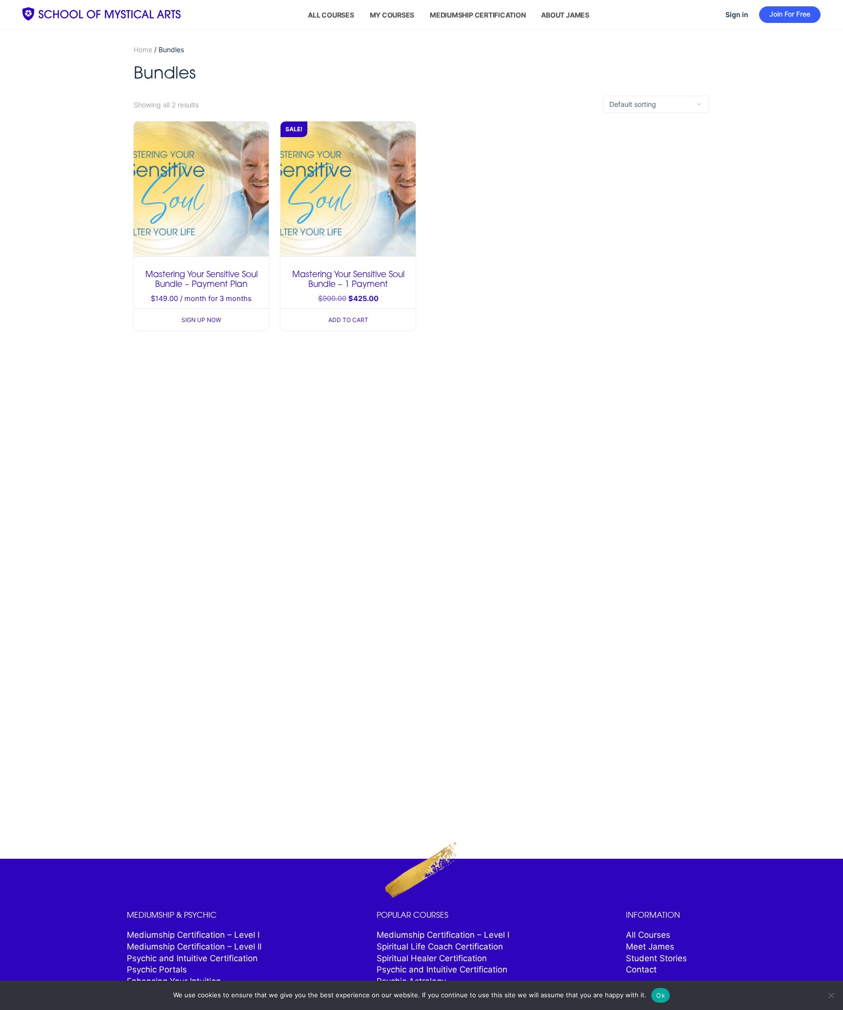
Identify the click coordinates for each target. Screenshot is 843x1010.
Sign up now (201, 319)
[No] (831, 995)
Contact (641, 969)
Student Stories (656, 958)
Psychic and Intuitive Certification (192, 958)
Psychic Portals (157, 969)
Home (143, 49)
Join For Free (789, 14)
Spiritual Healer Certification (432, 958)
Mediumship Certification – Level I (193, 935)
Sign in (736, 14)
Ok (660, 995)
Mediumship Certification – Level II (194, 946)
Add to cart (348, 319)
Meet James (650, 946)
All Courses (648, 935)
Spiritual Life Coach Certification (440, 946)
